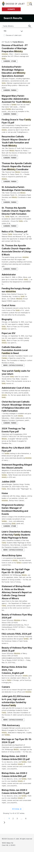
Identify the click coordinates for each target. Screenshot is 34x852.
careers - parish (9, 90)
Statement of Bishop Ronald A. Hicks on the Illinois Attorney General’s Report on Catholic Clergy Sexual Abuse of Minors (17, 592)
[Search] (30, 26)
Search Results (13, 18)
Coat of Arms (8, 305)
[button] (12, 31)
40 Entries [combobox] (17, 809)
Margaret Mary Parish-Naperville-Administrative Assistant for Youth (16, 99)
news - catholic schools (13, 365)
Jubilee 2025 (8, 481)
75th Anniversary (11, 725)
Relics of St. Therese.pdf (14, 231)
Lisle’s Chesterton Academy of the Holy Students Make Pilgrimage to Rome (16, 534)
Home (5, 493)
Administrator (9, 274)
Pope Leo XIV (8, 333)
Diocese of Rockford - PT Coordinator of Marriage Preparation (15, 48)
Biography (7, 319)
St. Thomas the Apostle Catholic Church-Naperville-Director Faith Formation (16, 211)
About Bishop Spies (12, 555)
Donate (11, 9)
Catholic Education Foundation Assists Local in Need (15, 350)
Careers (6, 687)
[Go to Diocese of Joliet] (13, 3)
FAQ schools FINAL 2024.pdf (16, 634)
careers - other (9, 61)
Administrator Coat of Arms (16, 388)
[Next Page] (4, 822)
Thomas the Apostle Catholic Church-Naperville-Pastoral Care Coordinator (17, 166)
